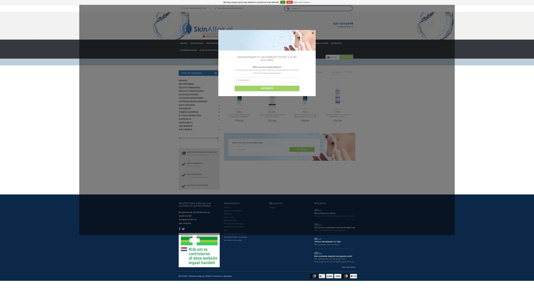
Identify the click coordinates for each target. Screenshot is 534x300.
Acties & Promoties (209, 50)
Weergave (349, 72)
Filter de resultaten (191, 73)
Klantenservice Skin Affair (234, 227)
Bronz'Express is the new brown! (327, 245)
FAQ (225, 231)
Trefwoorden (190, 62)
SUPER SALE (185, 119)
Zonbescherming (188, 50)
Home (181, 62)
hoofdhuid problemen (205, 62)
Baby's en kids (321, 43)
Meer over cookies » (302, 2)
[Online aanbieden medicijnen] (199, 250)
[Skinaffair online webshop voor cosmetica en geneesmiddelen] (206, 29)
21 (316, 238)
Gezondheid (185, 126)
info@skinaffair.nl (187, 219)
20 (316, 210)
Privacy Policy (229, 217)
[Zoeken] (288, 9)
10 (316, 253)
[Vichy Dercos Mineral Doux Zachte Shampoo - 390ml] (337, 94)
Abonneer (301, 149)
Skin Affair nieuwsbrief (233, 240)
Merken (183, 43)
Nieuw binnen (196, 43)
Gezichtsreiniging (214, 43)
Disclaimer (228, 214)
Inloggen (272, 207)
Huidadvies (336, 43)
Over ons (227, 207)
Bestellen (346, 57)
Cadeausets (186, 122)
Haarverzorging (189, 94)
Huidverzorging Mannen (193, 101)
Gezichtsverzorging (191, 91)
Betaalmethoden (230, 220)
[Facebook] (180, 230)
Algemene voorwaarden (233, 211)
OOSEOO (208, 276)
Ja (283, 2)
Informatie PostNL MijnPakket (235, 237)
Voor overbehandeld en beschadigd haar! (330, 230)
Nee (289, 2)
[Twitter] (184, 230)
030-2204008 (185, 223)
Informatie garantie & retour (234, 234)
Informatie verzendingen (233, 224)
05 (316, 224)
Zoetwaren (185, 129)
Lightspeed (227, 276)
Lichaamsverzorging (191, 98)
